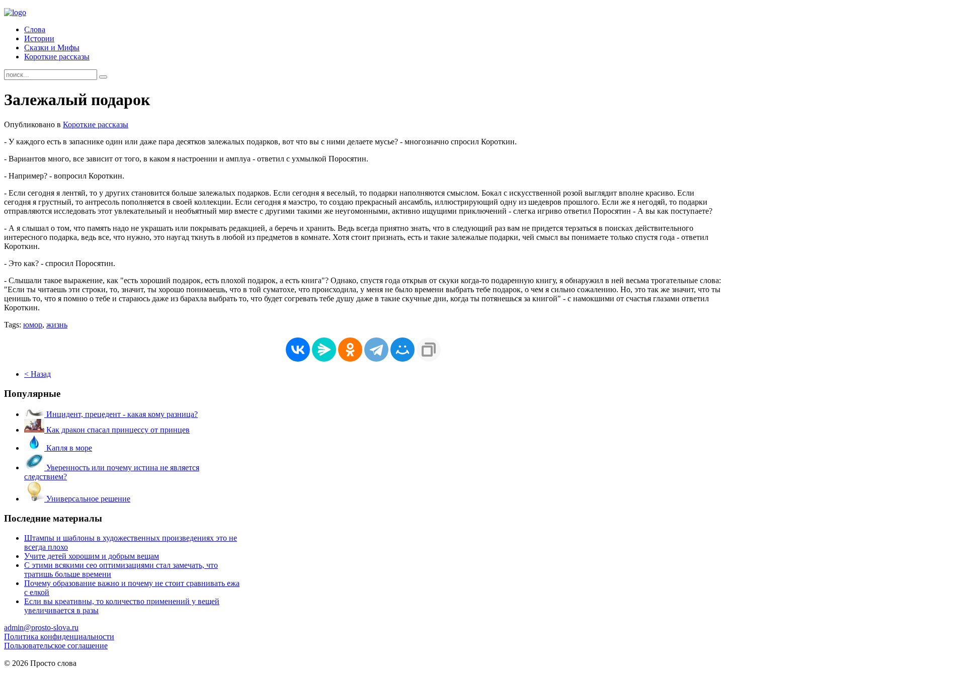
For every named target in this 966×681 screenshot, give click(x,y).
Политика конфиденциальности (59, 636)
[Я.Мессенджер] (324, 349)
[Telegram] (376, 349)
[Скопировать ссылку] (429, 349)
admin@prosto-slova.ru (41, 627)
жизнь (56, 324)
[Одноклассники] (350, 349)
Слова (34, 29)
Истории (39, 38)
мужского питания (117, 672)
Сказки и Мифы (51, 47)
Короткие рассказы (57, 56)
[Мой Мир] (402, 349)
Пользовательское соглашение (56, 645)
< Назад (37, 374)
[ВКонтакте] (298, 349)
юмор (32, 324)
